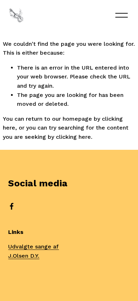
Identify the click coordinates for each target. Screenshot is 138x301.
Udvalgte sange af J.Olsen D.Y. (33, 251)
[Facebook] (11, 206)
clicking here (73, 136)
